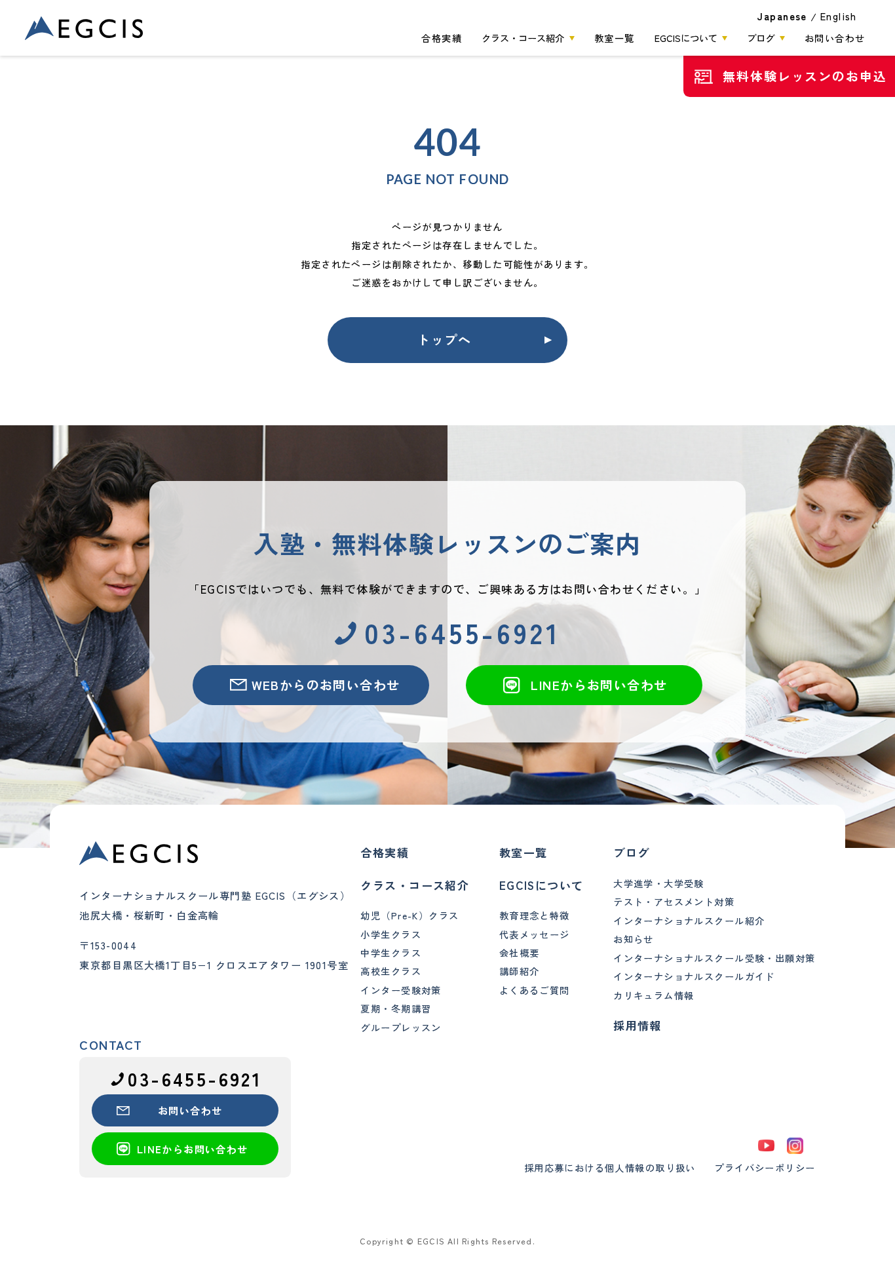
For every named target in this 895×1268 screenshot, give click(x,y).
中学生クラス (390, 952)
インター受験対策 (400, 990)
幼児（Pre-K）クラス (409, 915)
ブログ (760, 38)
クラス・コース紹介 (523, 38)
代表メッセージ (534, 934)
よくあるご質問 (534, 990)
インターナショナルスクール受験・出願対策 (714, 958)
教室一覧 (614, 38)
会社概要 (519, 952)
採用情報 (637, 1025)
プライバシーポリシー (764, 1167)
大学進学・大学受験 (658, 883)
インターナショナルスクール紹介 (689, 920)
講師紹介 (519, 971)
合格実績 (441, 38)
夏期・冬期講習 (395, 1008)
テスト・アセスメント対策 (673, 901)
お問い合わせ (835, 38)
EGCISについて (686, 38)
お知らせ (633, 939)
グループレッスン (400, 1027)
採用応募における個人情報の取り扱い (610, 1167)
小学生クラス (390, 934)
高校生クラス (390, 971)
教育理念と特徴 (534, 915)
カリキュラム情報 (653, 995)
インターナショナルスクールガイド (694, 976)
